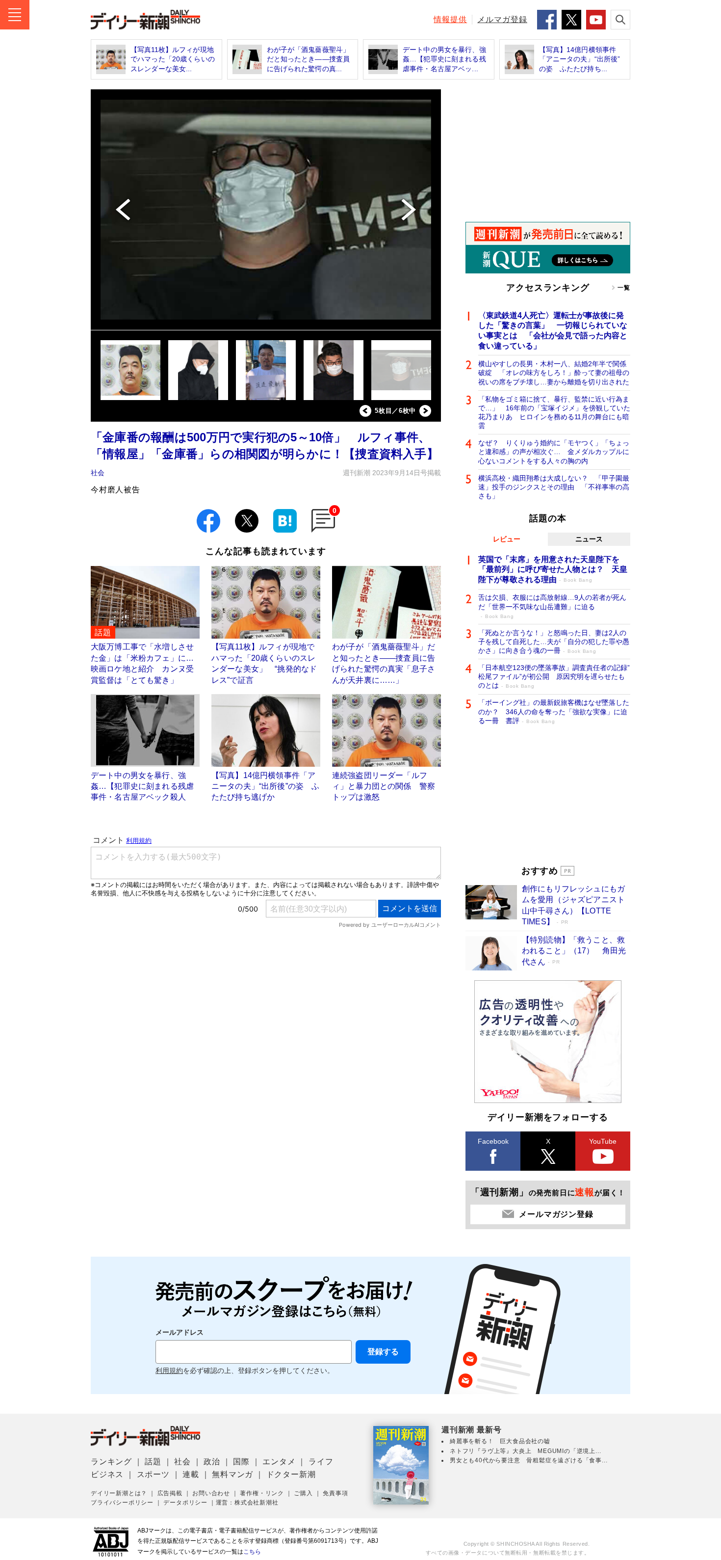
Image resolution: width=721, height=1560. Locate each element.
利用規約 (169, 1370)
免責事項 (335, 1493)
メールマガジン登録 (556, 1214)
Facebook (493, 1141)
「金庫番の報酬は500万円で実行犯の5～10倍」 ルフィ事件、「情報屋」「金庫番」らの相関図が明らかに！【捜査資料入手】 (264, 445)
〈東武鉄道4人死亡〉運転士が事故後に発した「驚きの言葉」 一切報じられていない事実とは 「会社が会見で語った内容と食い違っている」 (552, 330)
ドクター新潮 (291, 1474)
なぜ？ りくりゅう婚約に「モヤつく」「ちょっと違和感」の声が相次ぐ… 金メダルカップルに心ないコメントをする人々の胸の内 (553, 451)
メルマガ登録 (502, 19)
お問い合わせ (211, 1493)
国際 (241, 1461)
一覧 (624, 288)
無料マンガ (232, 1474)
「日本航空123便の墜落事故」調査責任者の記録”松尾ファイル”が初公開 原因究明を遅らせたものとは (554, 676)
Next (425, 411)
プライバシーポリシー (122, 1502)
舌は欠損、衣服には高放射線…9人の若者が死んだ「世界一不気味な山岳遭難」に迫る (552, 606)
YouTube (603, 1141)
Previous (365, 411)
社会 (97, 473)
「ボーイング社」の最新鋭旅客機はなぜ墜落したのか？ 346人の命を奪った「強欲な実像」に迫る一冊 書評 (553, 711)
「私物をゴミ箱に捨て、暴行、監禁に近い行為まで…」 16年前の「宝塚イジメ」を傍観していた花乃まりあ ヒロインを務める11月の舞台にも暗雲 (554, 412)
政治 (212, 1461)
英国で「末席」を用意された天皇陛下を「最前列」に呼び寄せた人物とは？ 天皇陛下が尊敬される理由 (552, 569)
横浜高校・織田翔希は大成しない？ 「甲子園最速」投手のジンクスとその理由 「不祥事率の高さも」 (553, 487)
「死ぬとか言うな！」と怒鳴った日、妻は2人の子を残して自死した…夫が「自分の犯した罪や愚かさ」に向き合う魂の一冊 (553, 641)
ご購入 (303, 1493)
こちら (252, 1551)
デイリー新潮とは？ (119, 1493)
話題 (153, 1461)
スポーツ (153, 1474)
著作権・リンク (262, 1493)
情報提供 (450, 19)
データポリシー (185, 1502)
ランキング (111, 1461)
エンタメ (278, 1461)
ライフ (321, 1461)
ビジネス (107, 1474)
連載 (190, 1474)
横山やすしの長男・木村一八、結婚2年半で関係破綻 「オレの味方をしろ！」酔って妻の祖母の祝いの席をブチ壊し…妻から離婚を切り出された (553, 372)
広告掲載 (169, 1493)
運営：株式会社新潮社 (247, 1502)
